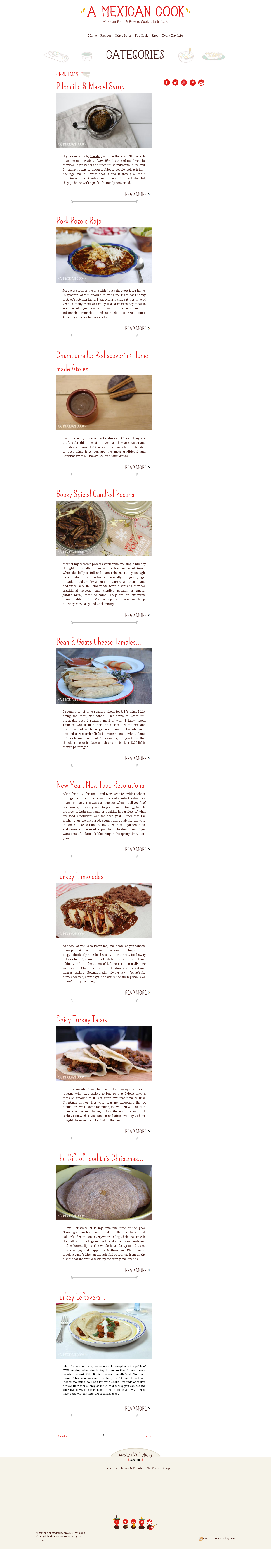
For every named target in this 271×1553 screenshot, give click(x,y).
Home (92, 35)
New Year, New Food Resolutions (100, 785)
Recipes (105, 35)
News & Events (131, 1468)
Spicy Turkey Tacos (81, 1019)
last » (147, 1436)
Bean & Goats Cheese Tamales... (98, 641)
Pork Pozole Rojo (78, 220)
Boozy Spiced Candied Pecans (95, 494)
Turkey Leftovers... (81, 1296)
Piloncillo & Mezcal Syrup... (93, 86)
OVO (232, 1538)
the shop (96, 156)
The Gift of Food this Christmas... (99, 1158)
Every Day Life (172, 35)
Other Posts (123, 35)
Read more (137, 193)
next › (63, 1436)
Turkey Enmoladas (80, 876)
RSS (205, 1538)
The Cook (141, 35)
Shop (155, 35)
